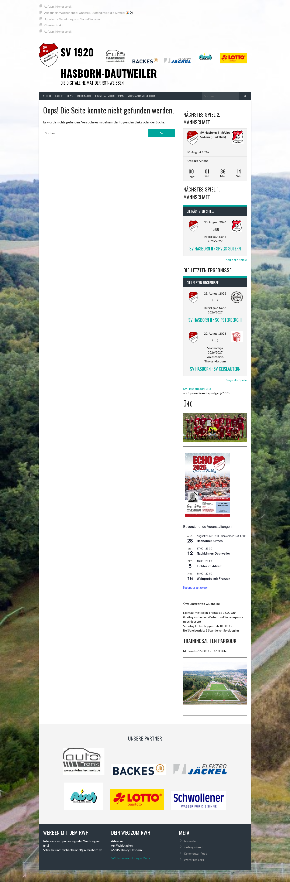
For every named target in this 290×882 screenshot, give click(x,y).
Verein (47, 96)
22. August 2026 (215, 333)
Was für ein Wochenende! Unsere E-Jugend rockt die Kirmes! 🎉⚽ (88, 12)
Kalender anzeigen (195, 587)
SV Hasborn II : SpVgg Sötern (215, 248)
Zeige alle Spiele (236, 259)
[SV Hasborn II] (192, 138)
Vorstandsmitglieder (141, 96)
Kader (58, 96)
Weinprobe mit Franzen (213, 578)
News (70, 96)
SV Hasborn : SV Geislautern (215, 369)
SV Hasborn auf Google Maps (130, 858)
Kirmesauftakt (53, 25)
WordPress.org (194, 859)
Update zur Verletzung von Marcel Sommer (72, 19)
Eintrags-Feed (193, 847)
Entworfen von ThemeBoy (234, 873)
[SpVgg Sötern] (238, 137)
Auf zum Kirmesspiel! (58, 6)
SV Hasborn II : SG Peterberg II (215, 320)
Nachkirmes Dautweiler (213, 553)
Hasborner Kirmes (210, 541)
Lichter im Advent (209, 566)
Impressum (84, 96)
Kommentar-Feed (195, 853)
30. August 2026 (215, 222)
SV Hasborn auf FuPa (197, 388)
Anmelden (190, 841)
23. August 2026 (215, 293)
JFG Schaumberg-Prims (109, 96)
